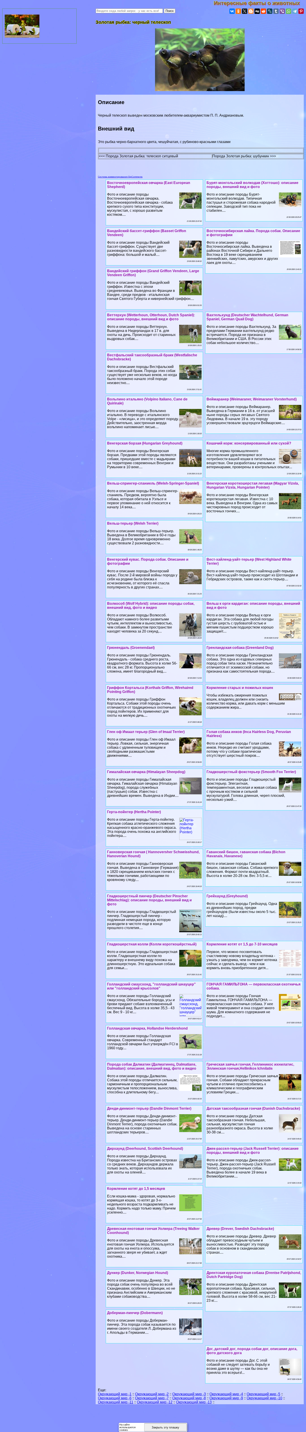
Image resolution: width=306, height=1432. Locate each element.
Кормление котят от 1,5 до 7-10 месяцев (242, 944)
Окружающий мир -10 (264, 1398)
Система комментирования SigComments (120, 176)
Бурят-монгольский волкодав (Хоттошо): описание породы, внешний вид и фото (252, 185)
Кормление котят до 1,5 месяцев (136, 1188)
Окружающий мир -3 (189, 1394)
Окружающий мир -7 (152, 1398)
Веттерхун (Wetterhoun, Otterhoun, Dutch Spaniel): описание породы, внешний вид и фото (151, 317)
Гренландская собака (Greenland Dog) (240, 648)
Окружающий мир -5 (263, 1394)
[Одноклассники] (238, 11)
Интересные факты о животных (260, 3)
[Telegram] (294, 11)
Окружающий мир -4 (226, 1394)
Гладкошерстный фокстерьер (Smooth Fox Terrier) (251, 772)
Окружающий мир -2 (152, 1394)
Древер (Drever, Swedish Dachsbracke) (240, 1229)
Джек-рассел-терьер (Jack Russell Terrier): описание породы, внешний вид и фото (253, 1150)
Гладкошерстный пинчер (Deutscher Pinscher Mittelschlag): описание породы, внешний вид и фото (149, 900)
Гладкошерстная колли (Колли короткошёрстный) (151, 944)
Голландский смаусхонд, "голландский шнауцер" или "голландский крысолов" (151, 986)
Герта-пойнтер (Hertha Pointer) (134, 812)
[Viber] (282, 11)
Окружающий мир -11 (115, 1402)
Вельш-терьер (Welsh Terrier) (132, 523)
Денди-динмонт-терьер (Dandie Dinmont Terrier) (149, 1108)
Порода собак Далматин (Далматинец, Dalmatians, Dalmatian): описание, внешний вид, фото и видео (151, 1066)
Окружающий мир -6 (114, 1398)
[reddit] (263, 11)
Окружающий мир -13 (194, 1402)
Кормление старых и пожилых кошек (240, 688)
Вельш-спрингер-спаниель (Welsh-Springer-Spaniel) (153, 483)
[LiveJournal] (269, 11)
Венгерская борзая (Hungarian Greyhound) (144, 443)
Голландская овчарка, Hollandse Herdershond (147, 1028)
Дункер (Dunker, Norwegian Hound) (137, 1273)
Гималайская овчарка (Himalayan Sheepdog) (146, 772)
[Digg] (257, 11)
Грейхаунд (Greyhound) (227, 896)
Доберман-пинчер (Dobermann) (135, 1313)
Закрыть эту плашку (165, 1427)
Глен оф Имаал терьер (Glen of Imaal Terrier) (146, 732)
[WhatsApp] (288, 11)
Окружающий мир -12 (154, 1402)
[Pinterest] (301, 11)
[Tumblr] (276, 11)
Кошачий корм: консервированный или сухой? (249, 443)
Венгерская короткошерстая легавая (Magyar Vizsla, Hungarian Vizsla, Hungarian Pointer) (253, 485)
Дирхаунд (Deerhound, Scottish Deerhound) (145, 1148)
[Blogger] (251, 11)
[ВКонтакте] (232, 11)
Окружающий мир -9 (226, 1398)
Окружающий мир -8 (189, 1398)
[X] (244, 11)
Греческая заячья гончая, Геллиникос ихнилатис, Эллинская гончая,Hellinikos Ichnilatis (250, 1066)
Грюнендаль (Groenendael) (131, 648)
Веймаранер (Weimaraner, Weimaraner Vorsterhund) (252, 399)
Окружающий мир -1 (114, 1394)
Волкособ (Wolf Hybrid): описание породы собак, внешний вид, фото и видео (150, 605)
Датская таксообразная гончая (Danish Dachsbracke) (253, 1108)
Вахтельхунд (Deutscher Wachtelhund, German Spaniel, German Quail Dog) (247, 317)
